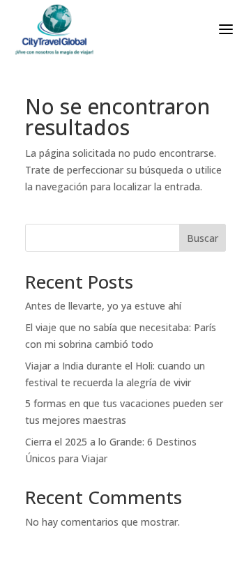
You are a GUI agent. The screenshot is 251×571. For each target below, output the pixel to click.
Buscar (202, 238)
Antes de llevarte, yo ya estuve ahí (103, 305)
